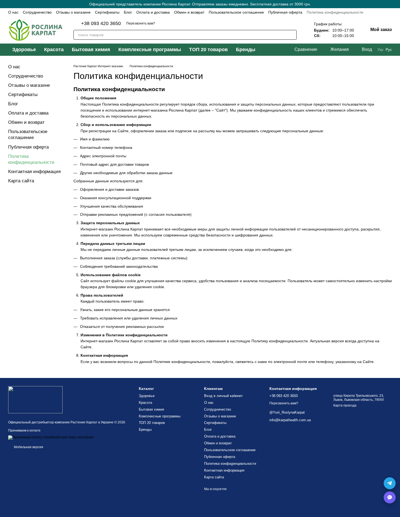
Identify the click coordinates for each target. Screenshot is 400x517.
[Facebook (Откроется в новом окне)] (172, 23)
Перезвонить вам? (140, 23)
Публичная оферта (285, 12)
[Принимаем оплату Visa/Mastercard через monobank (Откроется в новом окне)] (51, 437)
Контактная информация (34, 171)
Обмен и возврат (189, 12)
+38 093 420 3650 (101, 23)
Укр (380, 49)
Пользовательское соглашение (236, 12)
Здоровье (24, 49)
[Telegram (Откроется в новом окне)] (190, 23)
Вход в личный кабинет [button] (223, 396)
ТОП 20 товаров (208, 49)
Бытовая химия (91, 49)
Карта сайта (21, 180)
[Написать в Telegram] (390, 483)
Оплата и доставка (153, 12)
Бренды (245, 49)
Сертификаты (107, 12)
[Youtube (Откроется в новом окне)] (181, 23)
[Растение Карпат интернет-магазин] (35, 399)
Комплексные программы (149, 49)
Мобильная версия (28, 447)
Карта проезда (344, 405)
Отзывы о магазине (73, 12)
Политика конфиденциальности (335, 12)
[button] (395, 4)
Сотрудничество (37, 12)
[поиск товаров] (292, 35)
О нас (13, 12)
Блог (128, 12)
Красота (54, 49)
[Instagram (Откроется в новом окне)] (164, 23)
